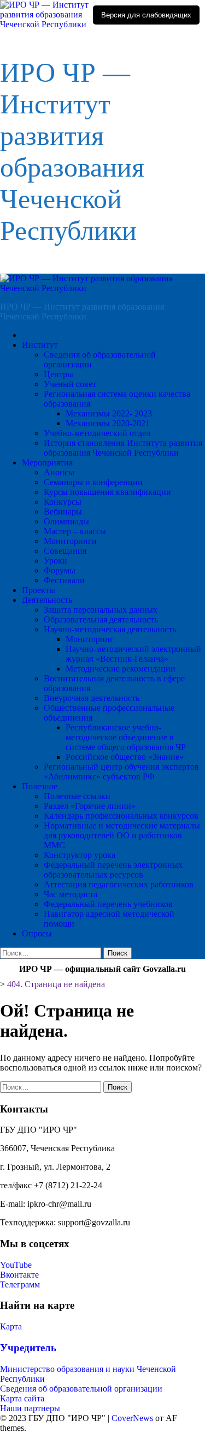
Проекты (38, 590)
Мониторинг (90, 639)
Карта (11, 1326)
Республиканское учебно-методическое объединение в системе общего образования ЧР (126, 737)
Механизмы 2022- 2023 (109, 413)
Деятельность (47, 599)
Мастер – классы (75, 531)
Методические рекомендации (120, 668)
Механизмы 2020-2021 (108, 423)
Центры (58, 374)
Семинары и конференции (93, 482)
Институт (40, 344)
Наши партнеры (30, 1408)
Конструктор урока (79, 855)
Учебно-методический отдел (97, 433)
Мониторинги (70, 541)
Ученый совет (70, 384)
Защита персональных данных (100, 609)
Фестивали (64, 580)
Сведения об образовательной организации (81, 1388)
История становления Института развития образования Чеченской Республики (123, 447)
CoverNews (132, 1418)
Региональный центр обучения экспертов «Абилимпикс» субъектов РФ (121, 771)
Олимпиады (66, 521)
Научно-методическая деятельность (110, 629)
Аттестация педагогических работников (119, 884)
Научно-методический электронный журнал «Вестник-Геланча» (133, 653)
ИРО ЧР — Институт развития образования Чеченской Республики (82, 311)
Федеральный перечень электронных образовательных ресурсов (113, 869)
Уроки (55, 560)
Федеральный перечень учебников (108, 904)
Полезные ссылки (77, 796)
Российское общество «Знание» (125, 756)
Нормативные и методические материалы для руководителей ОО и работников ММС (122, 835)
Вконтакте (19, 1274)
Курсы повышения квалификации (107, 492)
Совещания (65, 550)
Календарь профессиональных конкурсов (121, 815)
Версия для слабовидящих (146, 15)
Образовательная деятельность (101, 619)
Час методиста (70, 894)
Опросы (37, 933)
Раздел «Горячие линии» (90, 806)
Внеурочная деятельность (91, 698)
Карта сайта (22, 1398)
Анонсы (59, 472)
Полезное (39, 786)
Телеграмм (20, 1284)
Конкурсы (62, 501)
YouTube (16, 1264)
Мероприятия (47, 462)
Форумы (59, 570)
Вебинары (63, 511)
